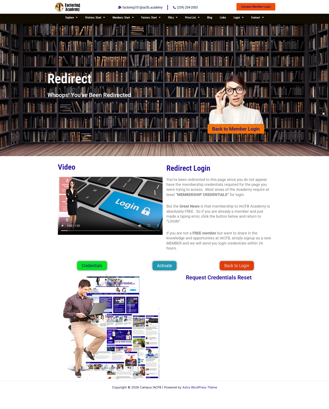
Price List (190, 17)
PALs (171, 17)
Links (223, 17)
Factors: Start (149, 17)
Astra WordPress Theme (199, 387)
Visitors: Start (93, 17)
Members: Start (121, 17)
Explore (69, 17)
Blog (209, 17)
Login (237, 17)
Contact (255, 17)
